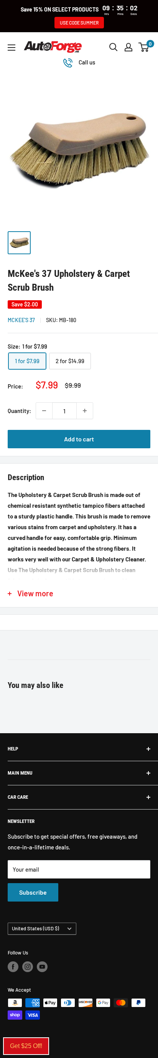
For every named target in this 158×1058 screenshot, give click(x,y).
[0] (144, 47)
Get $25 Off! (26, 1046)
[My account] (128, 47)
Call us (87, 62)
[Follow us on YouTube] (42, 966)
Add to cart (79, 439)
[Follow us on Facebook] (13, 966)
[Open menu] (11, 47)
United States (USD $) (35, 928)
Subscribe (33, 892)
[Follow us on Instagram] (27, 966)
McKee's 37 (21, 320)
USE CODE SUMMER (79, 22)
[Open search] (113, 47)
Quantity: (19, 410)
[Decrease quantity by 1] (44, 411)
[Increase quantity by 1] (85, 411)
